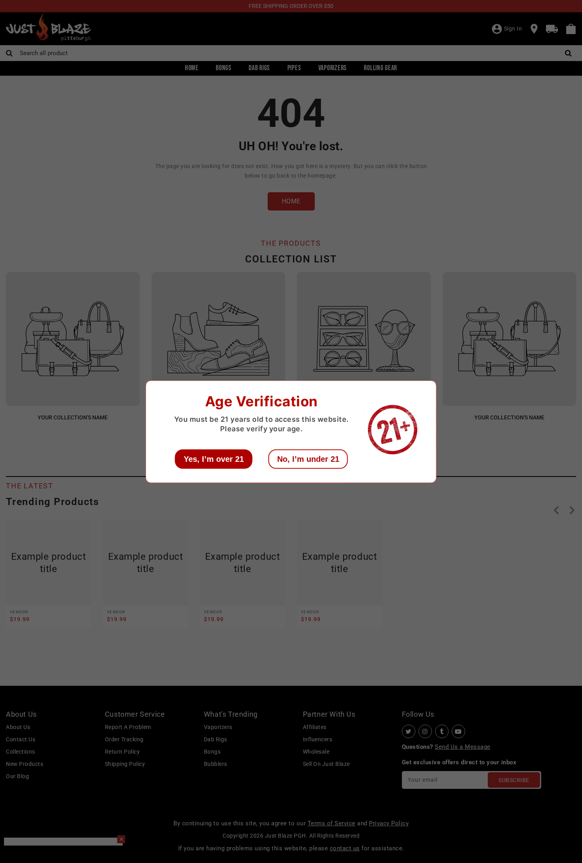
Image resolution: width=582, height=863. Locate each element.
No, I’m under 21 (308, 458)
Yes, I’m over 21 (214, 458)
